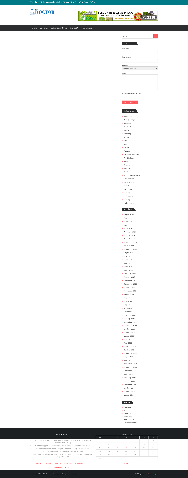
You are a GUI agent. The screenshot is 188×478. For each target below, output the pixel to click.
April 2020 (128, 371)
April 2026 (128, 228)
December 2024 (130, 281)
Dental (126, 141)
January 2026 (129, 235)
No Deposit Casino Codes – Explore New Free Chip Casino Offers (67, 2)
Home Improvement (132, 175)
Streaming (128, 189)
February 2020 (130, 378)
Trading (127, 200)
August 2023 (129, 336)
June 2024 (128, 301)
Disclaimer (87, 28)
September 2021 (130, 353)
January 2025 (129, 277)
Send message (129, 102)
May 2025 (128, 263)
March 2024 (128, 312)
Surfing (127, 193)
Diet (125, 144)
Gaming (127, 165)
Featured (127, 148)
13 (126, 448)
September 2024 (130, 291)
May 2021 (127, 360)
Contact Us (74, 28)
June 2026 (128, 222)
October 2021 (129, 350)
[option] (73, 2)
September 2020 (130, 367)
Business (127, 123)
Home (34, 28)
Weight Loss (129, 203)
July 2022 (128, 339)
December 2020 (130, 364)
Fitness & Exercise (131, 155)
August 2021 (129, 357)
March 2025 (128, 270)
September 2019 (130, 392)
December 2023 (130, 322)
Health (126, 172)
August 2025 (129, 253)
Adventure (128, 116)
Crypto (126, 137)
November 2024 (130, 284)
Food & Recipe (130, 158)
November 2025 (130, 242)
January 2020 (129, 381)
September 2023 (130, 333)
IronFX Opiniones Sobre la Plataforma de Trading (62, 452)
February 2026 (130, 232)
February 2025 (130, 274)
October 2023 (129, 329)
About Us (44, 28)
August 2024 (129, 294)
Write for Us (129, 420)
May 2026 (128, 225)
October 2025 (129, 246)
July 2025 (128, 256)
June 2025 (128, 260)
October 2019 (129, 388)
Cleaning (127, 134)
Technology (128, 196)
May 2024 (128, 305)
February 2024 (130, 315)
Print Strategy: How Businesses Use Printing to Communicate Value (62, 446)
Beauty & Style (130, 120)
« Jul (126, 464)
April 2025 (128, 267)
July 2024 (128, 298)
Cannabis (127, 127)
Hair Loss (127, 168)
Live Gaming (129, 179)
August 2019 (129, 395)
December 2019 (130, 385)
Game (126, 161)
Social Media (129, 182)
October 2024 (129, 287)
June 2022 (128, 343)
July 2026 (128, 218)
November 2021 (130, 346)
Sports (126, 186)
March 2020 (128, 374)
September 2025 (130, 249)
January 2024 (129, 319)
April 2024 (128, 308)
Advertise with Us (59, 28)
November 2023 (130, 326)
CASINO (127, 130)
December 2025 (130, 239)
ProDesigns (153, 474)
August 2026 (129, 215)
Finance (127, 151)
